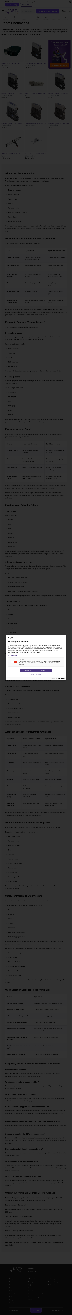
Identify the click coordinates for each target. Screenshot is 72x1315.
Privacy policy (12, 655)
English (10, 638)
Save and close (36, 674)
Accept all (44, 670)
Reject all (28, 670)
